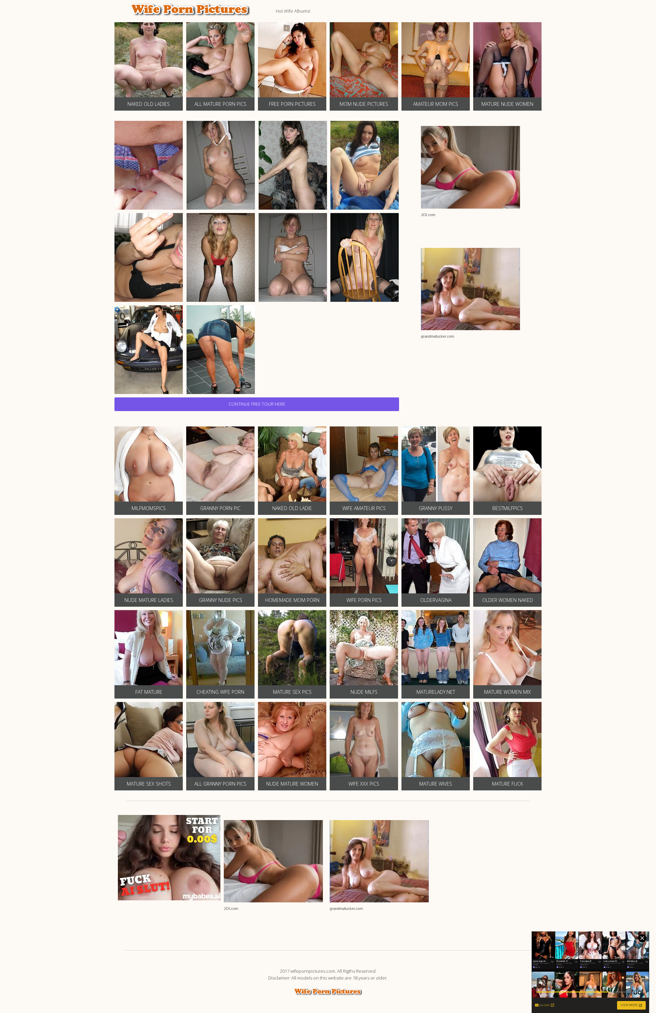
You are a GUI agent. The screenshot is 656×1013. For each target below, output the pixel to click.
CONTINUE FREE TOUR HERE (257, 404)
